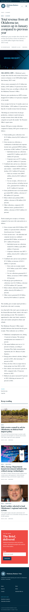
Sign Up (2, 588)
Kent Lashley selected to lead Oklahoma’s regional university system (14, 508)
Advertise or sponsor (5, 599)
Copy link (3, 393)
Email (4, 551)
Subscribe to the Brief (5, 601)
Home (2, 586)
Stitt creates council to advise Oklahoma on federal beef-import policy (13, 429)
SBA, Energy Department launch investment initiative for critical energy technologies (14, 468)
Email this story (4, 391)
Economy (8, 12)
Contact (2, 591)
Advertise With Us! (19, 591)
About (16, 588)
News (16, 586)
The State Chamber (24, 1)
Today (2, 12)
